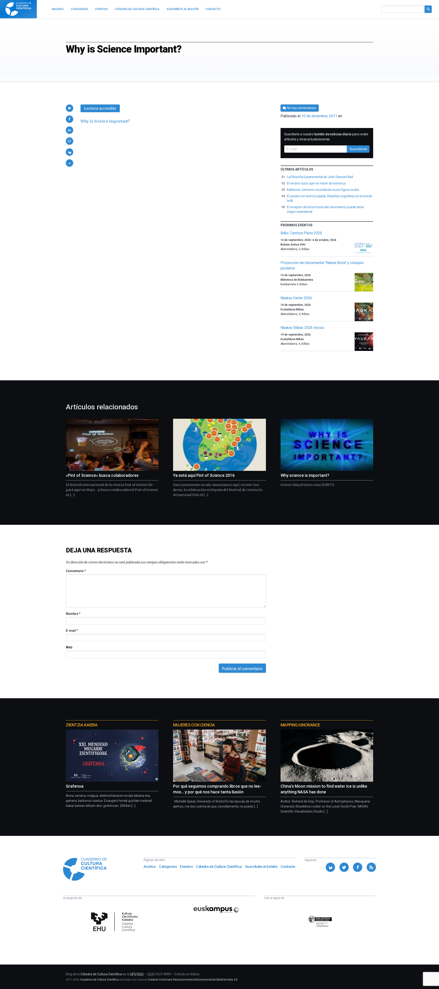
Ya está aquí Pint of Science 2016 (204, 475)
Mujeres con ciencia (194, 724)
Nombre (73, 614)
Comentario (76, 571)
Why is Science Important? (105, 121)
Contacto (288, 866)
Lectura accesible (100, 108)
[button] (69, 108)
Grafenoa (74, 786)
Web (69, 647)
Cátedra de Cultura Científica (219, 866)
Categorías (168, 866)
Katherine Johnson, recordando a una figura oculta (323, 190)
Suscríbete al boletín (261, 866)
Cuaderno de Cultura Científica (99, 979)
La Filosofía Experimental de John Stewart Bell (320, 177)
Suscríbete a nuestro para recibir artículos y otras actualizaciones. (326, 136)
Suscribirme (358, 149)
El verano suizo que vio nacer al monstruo (316, 183)
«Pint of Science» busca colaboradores (102, 475)
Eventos (186, 866)
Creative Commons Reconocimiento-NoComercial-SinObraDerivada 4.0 (193, 979)
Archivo (150, 866)
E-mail (72, 630)
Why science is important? (305, 475)
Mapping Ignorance (300, 724)
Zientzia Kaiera (81, 724)
